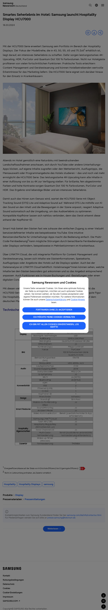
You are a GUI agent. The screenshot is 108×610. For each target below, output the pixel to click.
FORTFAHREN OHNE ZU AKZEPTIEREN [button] (54, 310)
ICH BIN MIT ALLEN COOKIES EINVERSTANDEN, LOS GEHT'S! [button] (54, 325)
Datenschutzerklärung (56, 299)
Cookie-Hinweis (78, 299)
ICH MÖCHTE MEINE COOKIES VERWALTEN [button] (54, 317)
